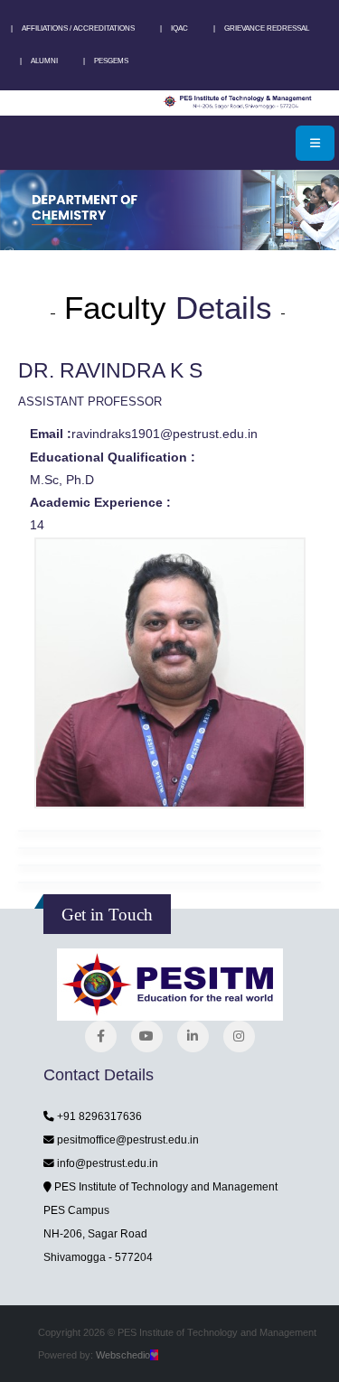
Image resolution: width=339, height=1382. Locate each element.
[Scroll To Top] (307, 1361)
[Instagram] (239, 1036)
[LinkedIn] (193, 1036)
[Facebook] (101, 1036)
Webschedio (127, 1354)
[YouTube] (147, 1036)
